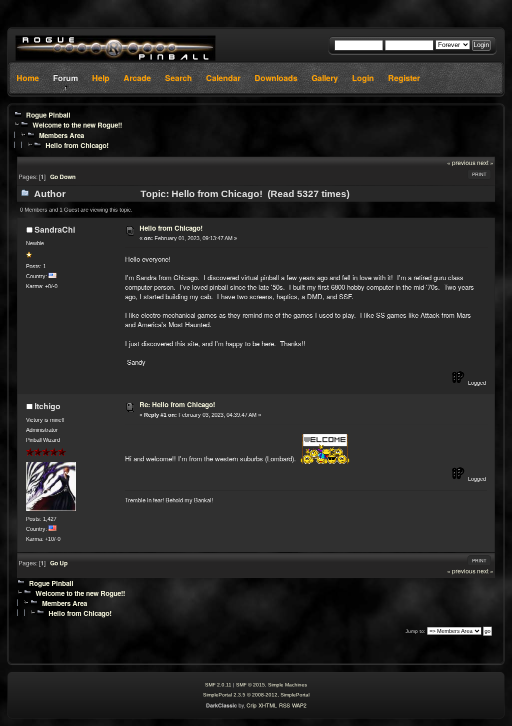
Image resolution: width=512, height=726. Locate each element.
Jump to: (416, 631)
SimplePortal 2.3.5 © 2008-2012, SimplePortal (256, 694)
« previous (461, 162)
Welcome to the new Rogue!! (77, 125)
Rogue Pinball (48, 115)
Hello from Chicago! (77, 145)
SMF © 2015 (250, 684)
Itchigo (47, 406)
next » (485, 162)
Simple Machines (287, 684)
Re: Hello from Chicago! (177, 404)
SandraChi (54, 229)
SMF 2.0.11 (218, 684)
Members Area (61, 135)
